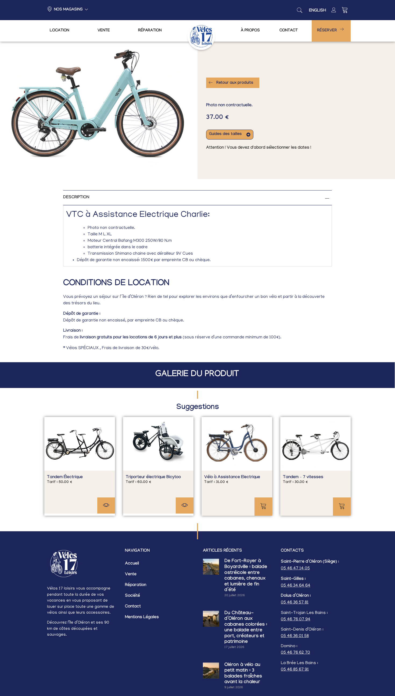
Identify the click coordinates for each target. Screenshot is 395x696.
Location (59, 30)
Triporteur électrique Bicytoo (153, 477)
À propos (250, 30)
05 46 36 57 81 (294, 602)
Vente (104, 30)
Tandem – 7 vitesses (303, 477)
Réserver (327, 30)
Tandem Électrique (65, 477)
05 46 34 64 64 (295, 585)
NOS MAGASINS (68, 10)
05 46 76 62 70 (295, 652)
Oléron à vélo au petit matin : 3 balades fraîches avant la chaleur (243, 674)
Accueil (132, 563)
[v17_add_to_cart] (263, 506)
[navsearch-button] (300, 10)
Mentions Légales (142, 617)
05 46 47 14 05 (295, 568)
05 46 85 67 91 (295, 669)
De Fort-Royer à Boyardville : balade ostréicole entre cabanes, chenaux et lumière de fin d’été (245, 576)
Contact (288, 30)
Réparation (149, 30)
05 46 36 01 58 (295, 636)
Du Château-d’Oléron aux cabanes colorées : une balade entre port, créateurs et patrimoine (245, 628)
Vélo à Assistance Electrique (232, 477)
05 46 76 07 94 (295, 619)
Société (132, 596)
